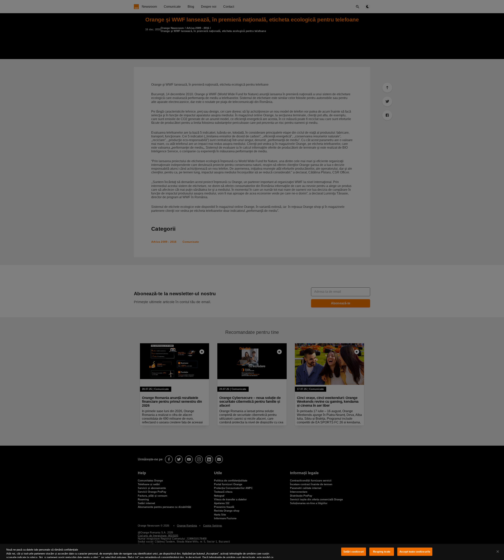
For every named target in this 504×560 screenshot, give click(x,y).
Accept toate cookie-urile (414, 551)
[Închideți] (497, 551)
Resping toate (381, 551)
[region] (252, 552)
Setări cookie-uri (353, 551)
